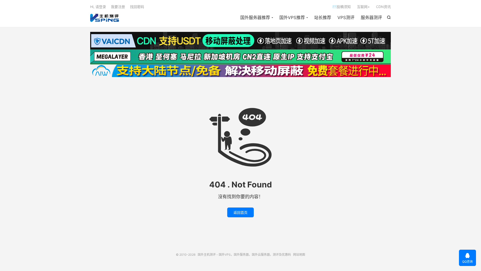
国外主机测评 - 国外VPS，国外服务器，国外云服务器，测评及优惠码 (104, 18)
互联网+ (363, 7)
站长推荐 (322, 17)
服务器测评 (371, 17)
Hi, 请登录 (98, 7)
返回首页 (240, 212)
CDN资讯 (383, 7)
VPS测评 (345, 17)
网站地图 (299, 254)
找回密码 (137, 7)
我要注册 (118, 7)
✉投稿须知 (341, 7)
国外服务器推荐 (255, 17)
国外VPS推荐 (292, 17)
